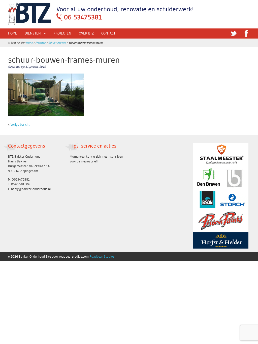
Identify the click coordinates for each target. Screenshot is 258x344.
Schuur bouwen (57, 42)
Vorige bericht (20, 124)
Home (12, 33)
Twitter (233, 33)
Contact (108, 33)
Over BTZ (86, 33)
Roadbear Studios (101, 256)
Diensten (33, 33)
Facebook (246, 33)
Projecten (62, 33)
